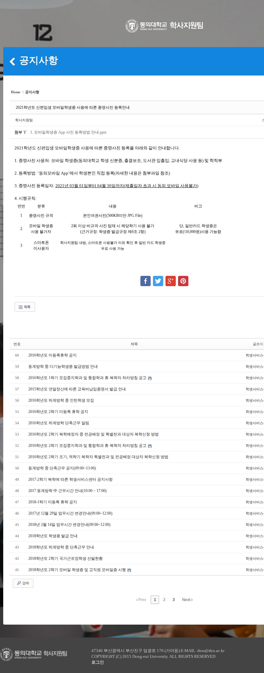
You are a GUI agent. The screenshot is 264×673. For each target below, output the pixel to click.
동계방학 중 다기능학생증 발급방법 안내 (63, 366)
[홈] (12, 61)
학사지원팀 (24, 120)
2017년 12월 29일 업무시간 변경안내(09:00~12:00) (70, 513)
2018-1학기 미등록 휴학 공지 (52, 502)
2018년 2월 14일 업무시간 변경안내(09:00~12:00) (69, 524)
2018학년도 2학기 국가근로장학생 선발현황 (65, 558)
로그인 (97, 662)
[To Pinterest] (183, 278)
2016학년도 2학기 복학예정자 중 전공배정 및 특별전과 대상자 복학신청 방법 (93, 434)
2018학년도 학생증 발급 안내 (53, 536)
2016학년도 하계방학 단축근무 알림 (58, 423)
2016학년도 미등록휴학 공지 (52, 355)
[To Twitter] (158, 278)
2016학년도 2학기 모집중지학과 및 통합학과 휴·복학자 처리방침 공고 (87, 445)
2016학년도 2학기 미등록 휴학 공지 (58, 411)
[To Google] (170, 278)
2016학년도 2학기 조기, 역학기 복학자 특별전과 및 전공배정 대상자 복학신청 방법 (98, 457)
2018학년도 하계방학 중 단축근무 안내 (61, 547)
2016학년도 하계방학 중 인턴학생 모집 (61, 400)
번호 (17, 344)
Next (186, 600)
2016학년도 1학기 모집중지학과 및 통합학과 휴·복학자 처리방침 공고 (87, 378)
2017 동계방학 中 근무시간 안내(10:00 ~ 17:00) (67, 490)
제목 (134, 344)
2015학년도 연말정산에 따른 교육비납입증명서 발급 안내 (77, 389)
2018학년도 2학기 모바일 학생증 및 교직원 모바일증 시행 (77, 570)
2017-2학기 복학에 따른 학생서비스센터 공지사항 (70, 479)
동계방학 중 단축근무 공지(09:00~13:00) (62, 468)
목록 (26, 307)
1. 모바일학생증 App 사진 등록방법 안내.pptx (68, 132)
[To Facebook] (145, 278)
